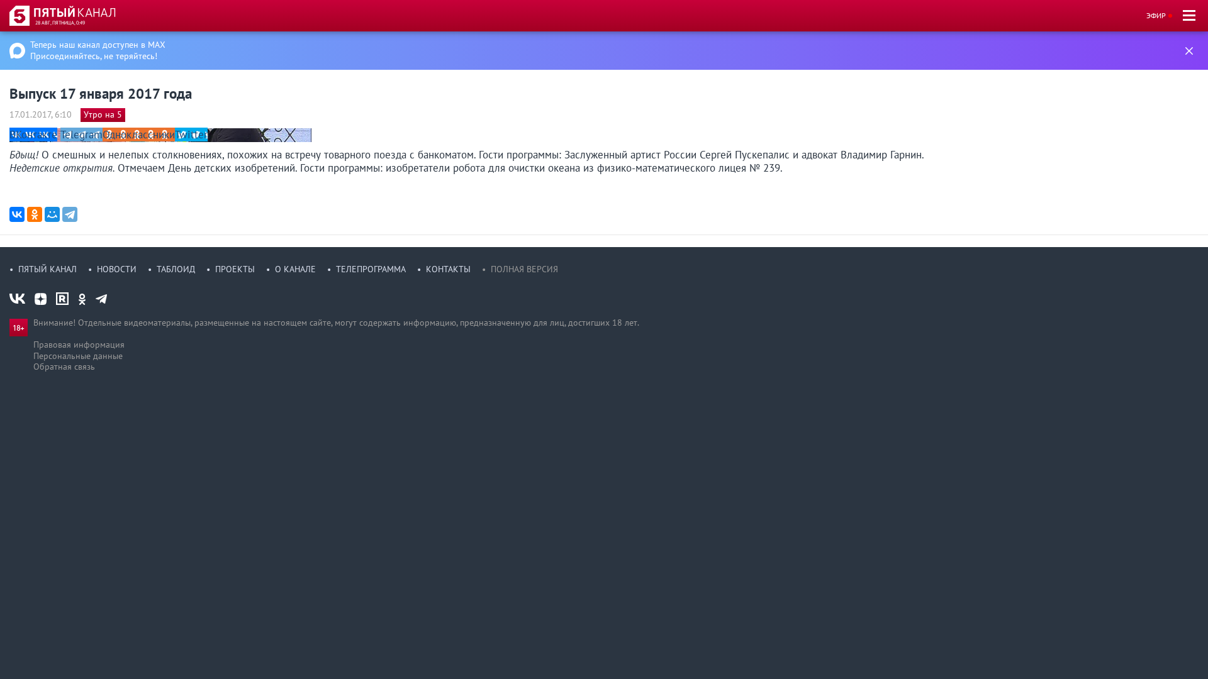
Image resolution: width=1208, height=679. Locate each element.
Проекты (235, 269)
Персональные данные (78, 356)
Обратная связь (64, 366)
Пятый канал (47, 269)
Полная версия (524, 269)
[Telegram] (69, 214)
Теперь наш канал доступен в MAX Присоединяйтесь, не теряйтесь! (97, 50)
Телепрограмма (371, 269)
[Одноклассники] (34, 214)
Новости (117, 269)
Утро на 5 (103, 114)
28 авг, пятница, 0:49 (60, 22)
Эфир (1156, 15)
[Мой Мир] (52, 214)
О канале (295, 269)
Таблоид (176, 269)
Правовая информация (79, 344)
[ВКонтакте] (17, 214)
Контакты (448, 269)
